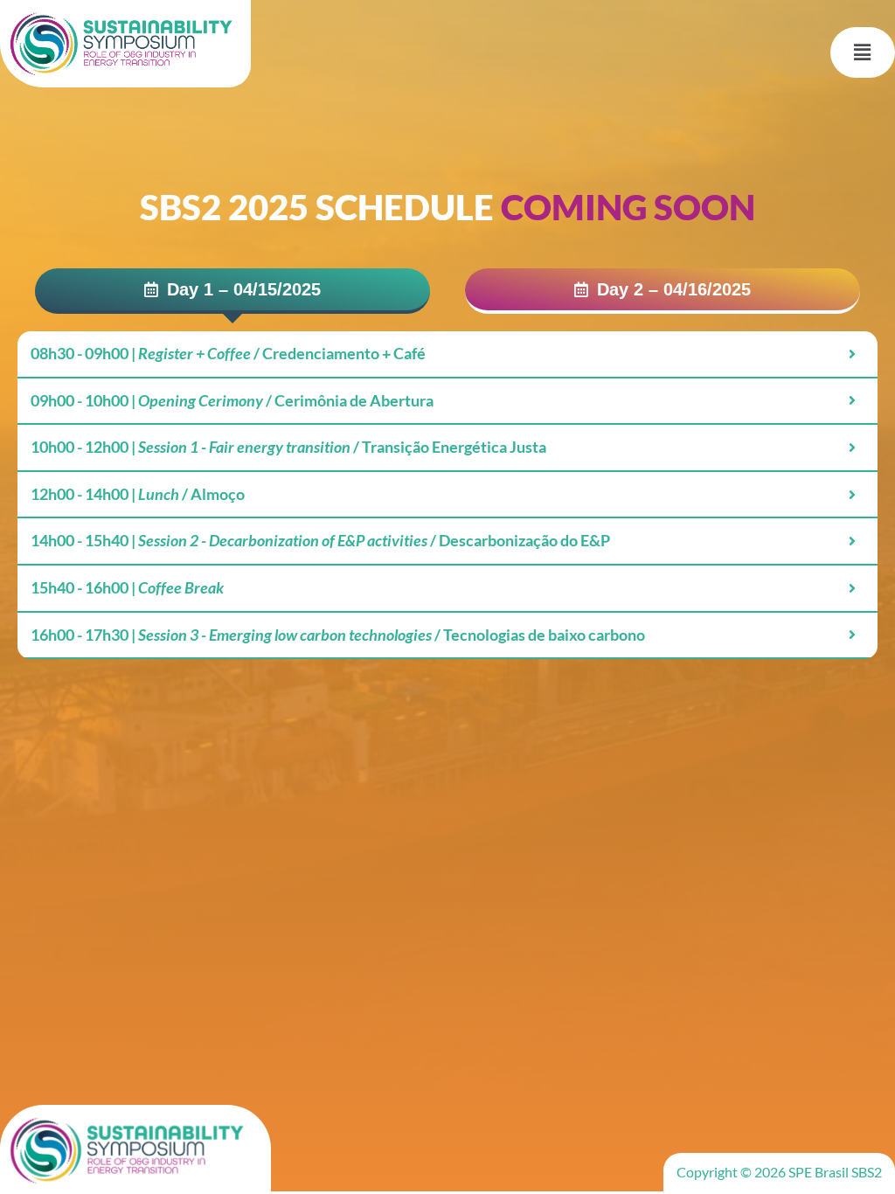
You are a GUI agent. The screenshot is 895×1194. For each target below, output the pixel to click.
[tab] (232, 291)
